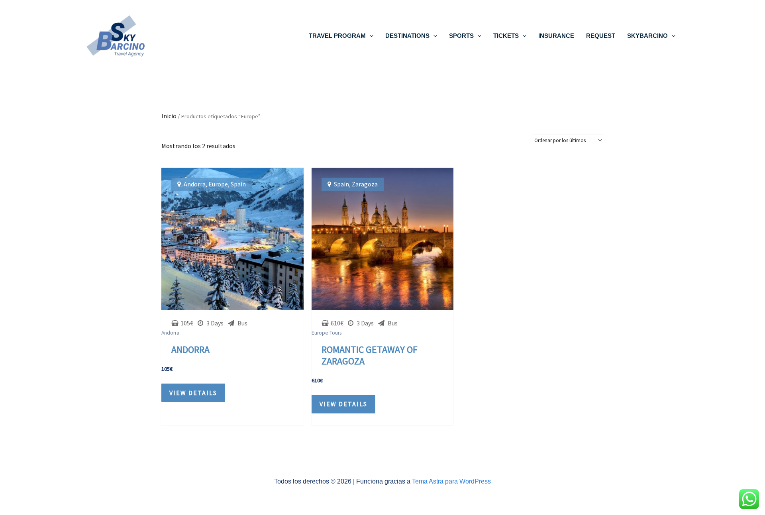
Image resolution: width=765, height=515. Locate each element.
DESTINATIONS (407, 35)
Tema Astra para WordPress (451, 481)
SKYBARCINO (647, 35)
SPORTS (461, 35)
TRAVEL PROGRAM (337, 35)
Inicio (169, 116)
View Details (193, 393)
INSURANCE (556, 35)
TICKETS (506, 35)
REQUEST (600, 35)
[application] (369, 35)
